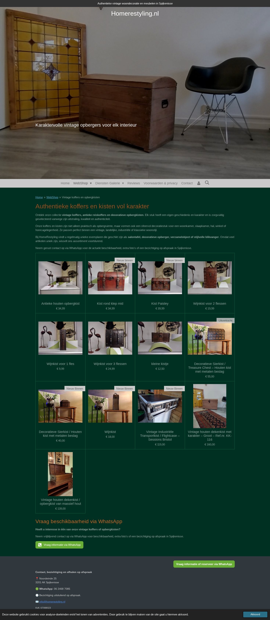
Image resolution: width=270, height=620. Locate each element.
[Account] (199, 183)
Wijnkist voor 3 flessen (110, 364)
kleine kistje (159, 364)
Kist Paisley (159, 303)
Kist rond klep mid (110, 303)
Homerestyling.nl (135, 13)
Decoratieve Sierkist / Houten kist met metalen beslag (60, 434)
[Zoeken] (207, 183)
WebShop (52, 197)
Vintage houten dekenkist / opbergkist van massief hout (60, 502)
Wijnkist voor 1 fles (60, 364)
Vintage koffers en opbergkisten (81, 197)
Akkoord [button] (255, 614)
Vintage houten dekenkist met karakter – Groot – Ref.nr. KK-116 (210, 435)
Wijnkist (110, 432)
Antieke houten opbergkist (60, 303)
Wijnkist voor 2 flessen (209, 303)
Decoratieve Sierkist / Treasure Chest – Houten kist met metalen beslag (209, 367)
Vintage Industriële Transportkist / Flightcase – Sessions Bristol (160, 435)
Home (39, 197)
